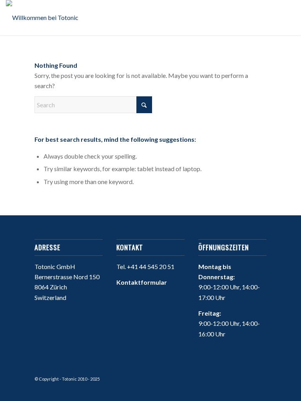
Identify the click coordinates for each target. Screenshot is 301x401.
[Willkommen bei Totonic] (42, 17)
